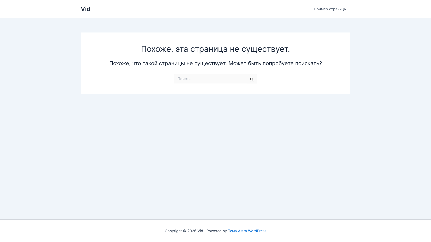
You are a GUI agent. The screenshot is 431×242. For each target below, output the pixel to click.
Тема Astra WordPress (247, 231)
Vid (85, 8)
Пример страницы (330, 9)
